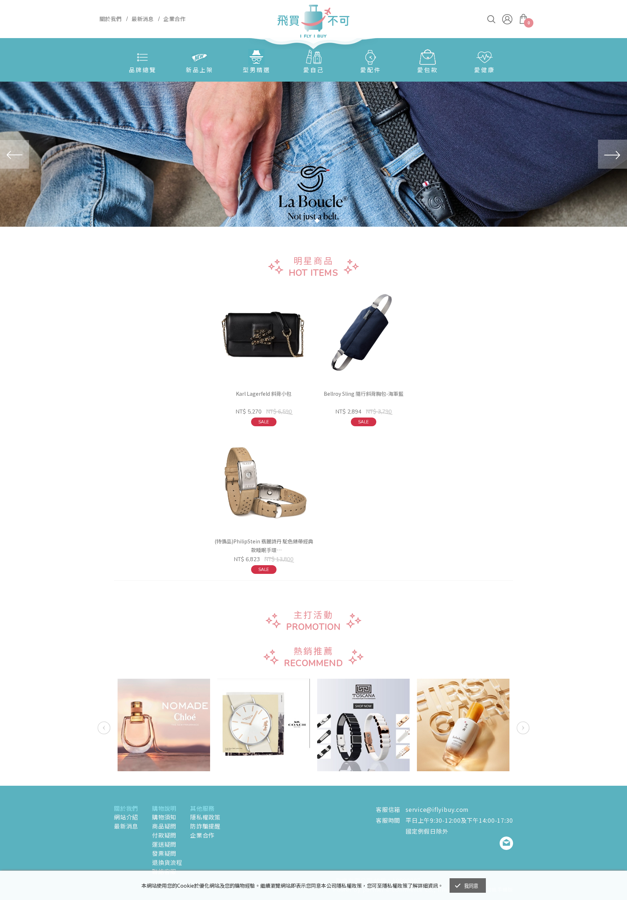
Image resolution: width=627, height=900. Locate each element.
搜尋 (491, 19)
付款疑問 (164, 835)
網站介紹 (126, 817)
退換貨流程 (167, 862)
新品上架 (199, 69)
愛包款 (427, 69)
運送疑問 (164, 844)
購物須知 (164, 817)
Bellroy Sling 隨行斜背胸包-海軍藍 (363, 393)
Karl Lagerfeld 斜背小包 (263, 393)
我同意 (471, 886)
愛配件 (370, 69)
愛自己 (313, 69)
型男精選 (256, 69)
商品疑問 (164, 826)
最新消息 (126, 826)
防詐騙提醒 (205, 826)
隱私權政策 (205, 817)
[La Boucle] (313, 154)
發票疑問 (164, 853)
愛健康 (484, 69)
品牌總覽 (142, 69)
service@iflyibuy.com (437, 809)
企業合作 (202, 835)
